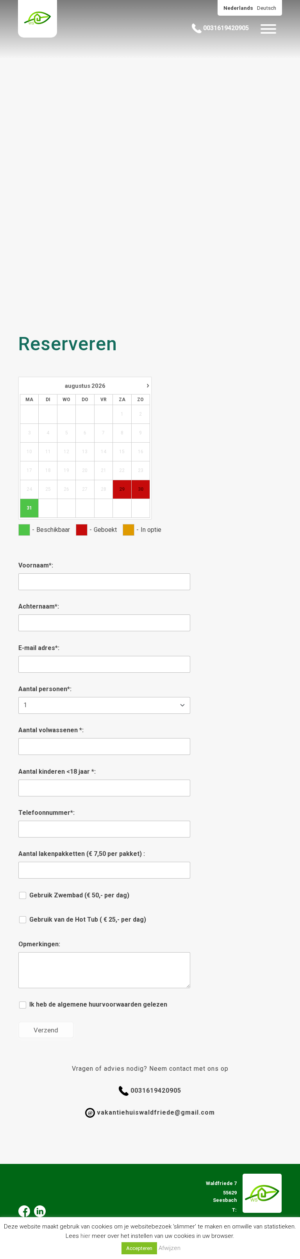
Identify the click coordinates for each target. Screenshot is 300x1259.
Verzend (46, 1030)
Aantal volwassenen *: (51, 730)
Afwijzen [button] (169, 1248)
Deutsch (266, 8)
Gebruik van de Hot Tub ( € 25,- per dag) (87, 919)
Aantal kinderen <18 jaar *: (57, 771)
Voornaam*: (35, 565)
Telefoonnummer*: (46, 812)
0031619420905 (225, 28)
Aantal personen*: (44, 689)
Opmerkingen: (39, 944)
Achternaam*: (38, 606)
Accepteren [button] (139, 1248)
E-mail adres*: (38, 648)
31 (29, 508)
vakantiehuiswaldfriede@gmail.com (151, 1112)
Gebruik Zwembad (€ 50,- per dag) (78, 895)
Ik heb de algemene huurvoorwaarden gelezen (97, 1004)
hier (85, 1235)
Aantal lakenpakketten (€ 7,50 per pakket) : (81, 853)
